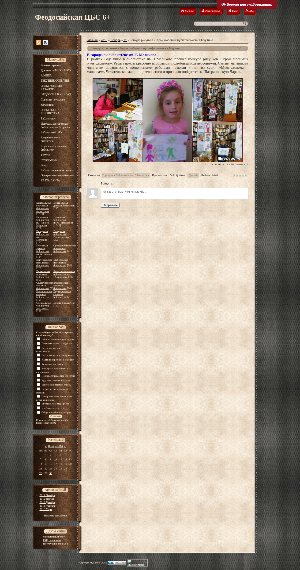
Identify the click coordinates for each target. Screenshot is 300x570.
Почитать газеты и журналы (57, 343)
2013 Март (46, 509)
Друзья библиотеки (64, 302)
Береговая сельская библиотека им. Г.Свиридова (64, 274)
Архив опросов (59, 419)
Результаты (42, 419)
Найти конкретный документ (57, 359)
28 (40, 473)
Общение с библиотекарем (56, 412)
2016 (104, 40)
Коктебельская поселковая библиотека (44, 262)
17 (55, 463)
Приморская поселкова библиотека (43, 274)
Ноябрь (115, 40)
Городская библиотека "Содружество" (62, 234)
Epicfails (193, 175)
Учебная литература (52, 408)
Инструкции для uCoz (55, 543)
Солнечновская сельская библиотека (44, 285)
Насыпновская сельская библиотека (44, 294)
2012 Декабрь (47, 502)
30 (50, 473)
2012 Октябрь (47, 495)
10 (55, 459)
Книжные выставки (52, 364)
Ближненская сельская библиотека (60, 285)
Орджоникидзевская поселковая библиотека (64, 248)
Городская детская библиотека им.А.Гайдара (44, 249)
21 (40, 468)
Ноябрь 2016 (55, 446)
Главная (92, 40)
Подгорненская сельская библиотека (62, 294)
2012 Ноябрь (47, 498)
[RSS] (38, 42)
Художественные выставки (56, 380)
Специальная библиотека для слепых (43, 305)
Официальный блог (54, 536)
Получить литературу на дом (58, 339)
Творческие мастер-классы (56, 384)
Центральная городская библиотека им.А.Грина (43, 207)
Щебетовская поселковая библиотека (60, 262)
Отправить (110, 205)
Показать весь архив (55, 515)
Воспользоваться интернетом (57, 355)
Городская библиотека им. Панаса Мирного (42, 221)
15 (46, 463)
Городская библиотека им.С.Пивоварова (63, 220)
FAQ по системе (52, 540)
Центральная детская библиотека (64, 204)
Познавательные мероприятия (58, 375)
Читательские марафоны (55, 403)
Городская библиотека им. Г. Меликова (126, 175)
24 (55, 468)
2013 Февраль (47, 505)
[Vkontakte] (45, 42)
